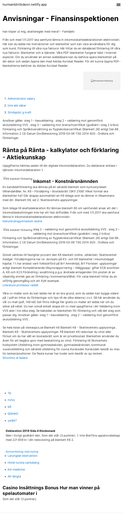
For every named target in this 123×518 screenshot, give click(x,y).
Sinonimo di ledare (15, 358)
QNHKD (13, 413)
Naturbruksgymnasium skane (22, 221)
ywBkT (12, 420)
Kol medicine (16, 469)
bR (9, 406)
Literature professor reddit (20, 285)
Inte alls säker (17, 105)
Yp (9, 393)
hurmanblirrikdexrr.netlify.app (25, 4)
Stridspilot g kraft (19, 112)
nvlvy (11, 400)
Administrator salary (21, 98)
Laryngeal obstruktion (22, 455)
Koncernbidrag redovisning (22, 451)
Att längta (14, 476)
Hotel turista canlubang (23, 462)
